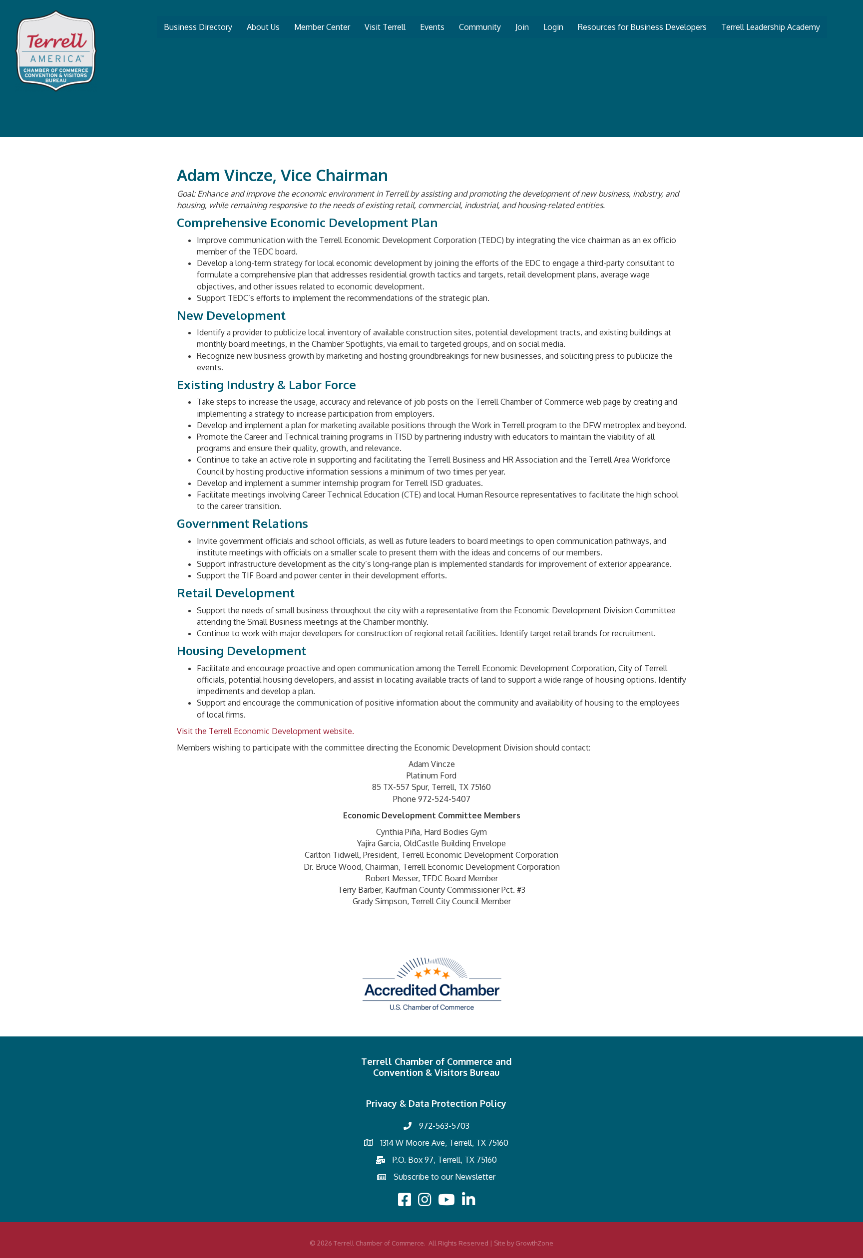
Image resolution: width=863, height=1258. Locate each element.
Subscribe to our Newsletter (444, 1177)
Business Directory (198, 27)
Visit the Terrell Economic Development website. (265, 731)
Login (553, 27)
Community (480, 27)
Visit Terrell (385, 27)
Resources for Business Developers (642, 27)
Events (432, 27)
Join (522, 27)
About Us (263, 27)
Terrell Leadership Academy (770, 27)
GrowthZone (534, 1243)
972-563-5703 (444, 1126)
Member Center (322, 27)
